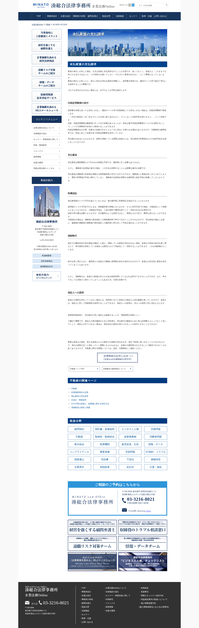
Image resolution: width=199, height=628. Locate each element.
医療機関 (105, 444)
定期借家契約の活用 (79, 392)
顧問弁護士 (93, 16)
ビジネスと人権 (130, 429)
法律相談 (120, 16)
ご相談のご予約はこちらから (117, 484)
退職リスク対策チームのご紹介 (46, 71)
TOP (39, 16)
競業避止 (79, 459)
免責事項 (145, 592)
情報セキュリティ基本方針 (152, 595)
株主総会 (79, 444)
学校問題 (130, 452)
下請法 (130, 459)
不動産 (74, 388)
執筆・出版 (147, 16)
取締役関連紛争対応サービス (46, 96)
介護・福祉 (156, 467)
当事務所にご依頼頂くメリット (47, 34)
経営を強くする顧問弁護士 (46, 46)
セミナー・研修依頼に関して (45, 139)
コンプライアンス (79, 452)
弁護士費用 (38, 163)
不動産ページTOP (77, 369)
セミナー (133, 16)
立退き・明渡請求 (78, 400)
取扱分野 (106, 16)
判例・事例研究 (40, 145)
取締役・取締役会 (105, 436)
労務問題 (156, 429)
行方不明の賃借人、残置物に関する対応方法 (90, 404)
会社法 (130, 467)
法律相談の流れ (40, 133)
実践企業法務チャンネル (43, 168)
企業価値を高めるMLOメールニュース (46, 108)
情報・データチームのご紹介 (46, 83)
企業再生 (79, 467)
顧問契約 (79, 429)
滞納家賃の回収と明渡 (80, 407)
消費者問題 (156, 436)
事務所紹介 (52, 16)
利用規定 (145, 588)
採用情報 (37, 157)
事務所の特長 (79, 16)
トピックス (38, 151)
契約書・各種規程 (105, 429)
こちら (148, 511)
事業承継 (105, 452)
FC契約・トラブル (156, 452)
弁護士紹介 (66, 16)
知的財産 (105, 467)
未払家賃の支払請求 (79, 396)
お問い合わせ (160, 16)
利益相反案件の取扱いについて (154, 599)
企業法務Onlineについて (43, 128)
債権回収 (156, 459)
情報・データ (155, 444)
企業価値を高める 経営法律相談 (46, 59)
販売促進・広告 (130, 444)
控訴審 (104, 459)
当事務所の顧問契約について (114, 369)
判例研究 (109, 599)
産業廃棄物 (130, 436)
